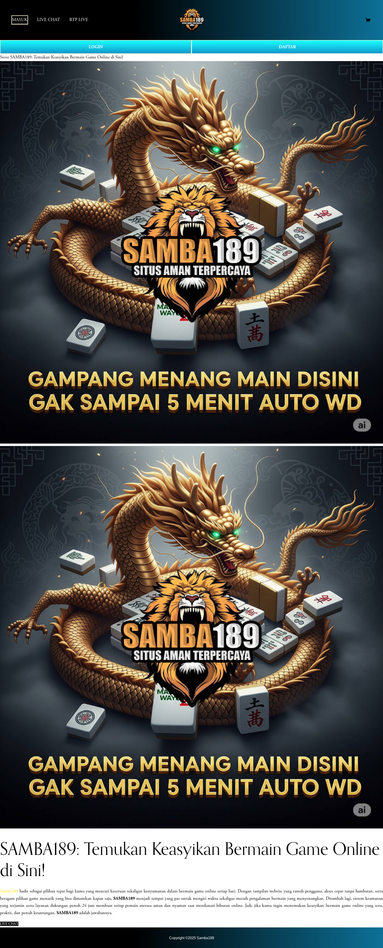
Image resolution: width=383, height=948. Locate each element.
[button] (9, 924)
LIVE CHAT (48, 20)
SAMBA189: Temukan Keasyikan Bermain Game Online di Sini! (66, 57)
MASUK (19, 20)
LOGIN (96, 47)
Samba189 (10, 891)
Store (4, 57)
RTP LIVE (78, 20)
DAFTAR (287, 47)
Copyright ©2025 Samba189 (191, 938)
